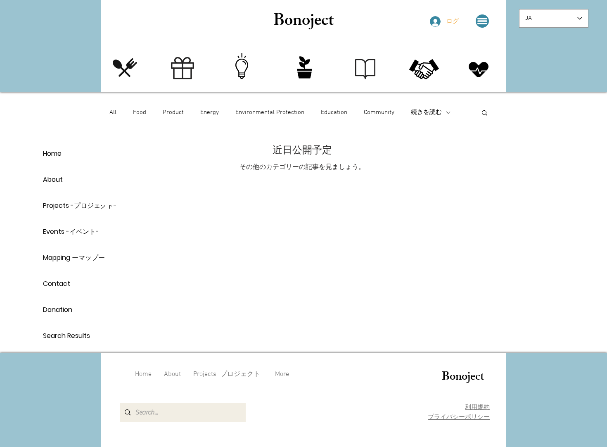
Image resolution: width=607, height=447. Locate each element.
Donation (57, 309)
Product (173, 112)
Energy (209, 112)
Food (139, 112)
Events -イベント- (71, 231)
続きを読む (426, 112)
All (112, 112)
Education (334, 112)
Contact (56, 283)
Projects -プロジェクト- (72, 205)
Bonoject (303, 22)
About (53, 179)
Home (52, 153)
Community (379, 112)
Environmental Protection (269, 112)
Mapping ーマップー (72, 257)
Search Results (66, 335)
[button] (482, 21)
